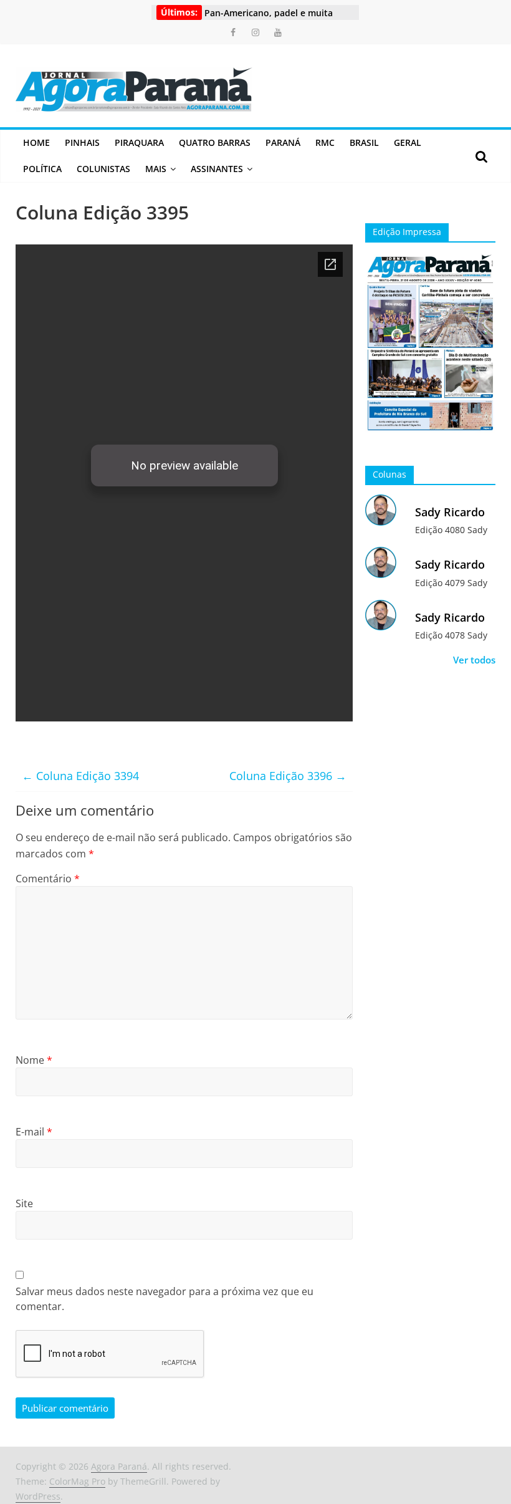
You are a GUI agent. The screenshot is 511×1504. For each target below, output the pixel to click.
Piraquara (139, 142)
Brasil (364, 142)
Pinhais (82, 142)
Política (42, 169)
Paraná (282, 142)
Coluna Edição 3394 (80, 775)
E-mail (34, 1132)
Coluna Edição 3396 (287, 775)
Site (24, 1203)
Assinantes (217, 169)
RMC (325, 142)
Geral (407, 142)
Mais (155, 169)
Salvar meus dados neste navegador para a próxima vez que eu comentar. (164, 1299)
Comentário (48, 878)
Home (36, 142)
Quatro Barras (215, 142)
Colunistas (103, 169)
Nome (34, 1060)
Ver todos (474, 659)
